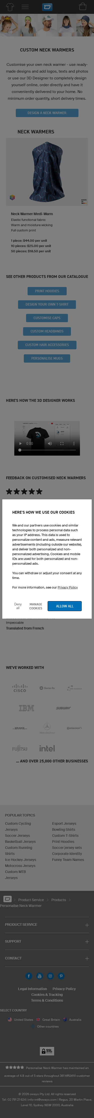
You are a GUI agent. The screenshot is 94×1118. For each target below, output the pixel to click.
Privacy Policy (68, 587)
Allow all (64, 606)
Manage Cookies (35, 606)
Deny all (18, 606)
